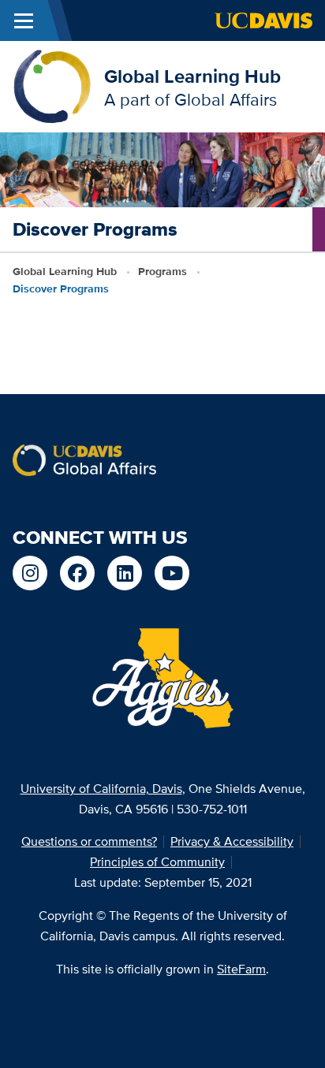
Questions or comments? (89, 841)
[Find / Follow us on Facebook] (77, 573)
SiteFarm (241, 969)
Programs (162, 271)
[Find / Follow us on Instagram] (30, 573)
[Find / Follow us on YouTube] (172, 573)
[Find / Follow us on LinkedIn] (124, 573)
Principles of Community (157, 862)
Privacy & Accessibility (231, 841)
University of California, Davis (101, 789)
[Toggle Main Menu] (23, 20)
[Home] (52, 85)
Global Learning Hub (192, 76)
